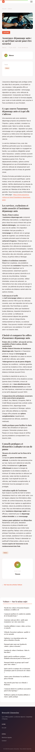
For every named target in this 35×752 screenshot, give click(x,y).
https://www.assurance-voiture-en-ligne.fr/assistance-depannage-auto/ (16, 197)
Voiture (10, 8)
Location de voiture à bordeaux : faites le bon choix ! (16, 651)
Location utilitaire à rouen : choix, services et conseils (17, 627)
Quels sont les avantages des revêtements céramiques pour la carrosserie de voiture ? (17, 670)
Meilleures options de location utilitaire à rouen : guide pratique (17, 696)
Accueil (4, 8)
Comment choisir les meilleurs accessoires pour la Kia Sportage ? (17, 690)
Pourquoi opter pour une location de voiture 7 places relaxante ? (15, 645)
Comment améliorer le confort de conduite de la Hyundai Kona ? (17, 615)
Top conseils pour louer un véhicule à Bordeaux (15, 683)
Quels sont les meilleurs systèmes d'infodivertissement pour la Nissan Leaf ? (17, 657)
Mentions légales (7, 737)
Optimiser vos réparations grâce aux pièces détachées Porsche (15, 639)
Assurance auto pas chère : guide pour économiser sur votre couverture (16, 621)
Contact (4, 740)
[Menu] (31, 1)
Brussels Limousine (10, 712)
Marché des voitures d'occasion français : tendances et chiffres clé (17, 609)
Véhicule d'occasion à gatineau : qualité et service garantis (17, 633)
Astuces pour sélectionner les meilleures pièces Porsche (17, 677)
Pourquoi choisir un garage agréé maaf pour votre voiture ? (16, 663)
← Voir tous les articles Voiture (12, 585)
